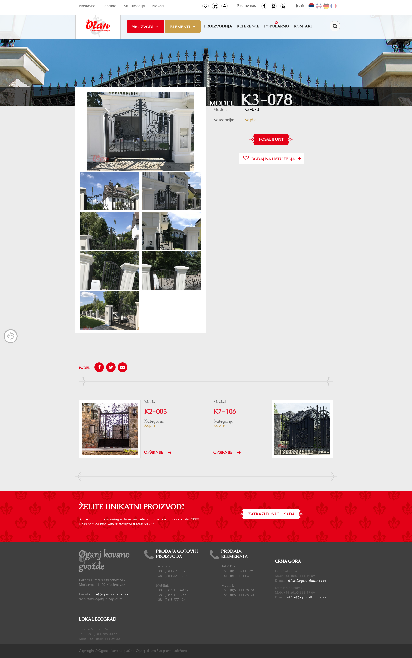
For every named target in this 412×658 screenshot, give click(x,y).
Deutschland (326, 6)
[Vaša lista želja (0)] (205, 6)
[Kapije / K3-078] (140, 132)
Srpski (311, 6)
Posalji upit (271, 139)
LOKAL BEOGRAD (97, 619)
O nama (109, 6)
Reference (248, 26)
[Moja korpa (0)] (215, 6)
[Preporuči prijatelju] (122, 368)
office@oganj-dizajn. (303, 580)
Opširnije (153, 452)
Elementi (180, 27)
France (334, 6)
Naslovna (87, 6)
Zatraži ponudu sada (271, 514)
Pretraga (335, 26)
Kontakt (303, 26)
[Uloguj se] (224, 6)
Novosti (158, 6)
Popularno (276, 26)
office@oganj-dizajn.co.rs (108, 594)
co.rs (322, 580)
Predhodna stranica (11, 336)
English (319, 6)
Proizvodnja (218, 26)
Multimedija (134, 6)
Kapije (250, 120)
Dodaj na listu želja (273, 159)
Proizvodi (142, 27)
